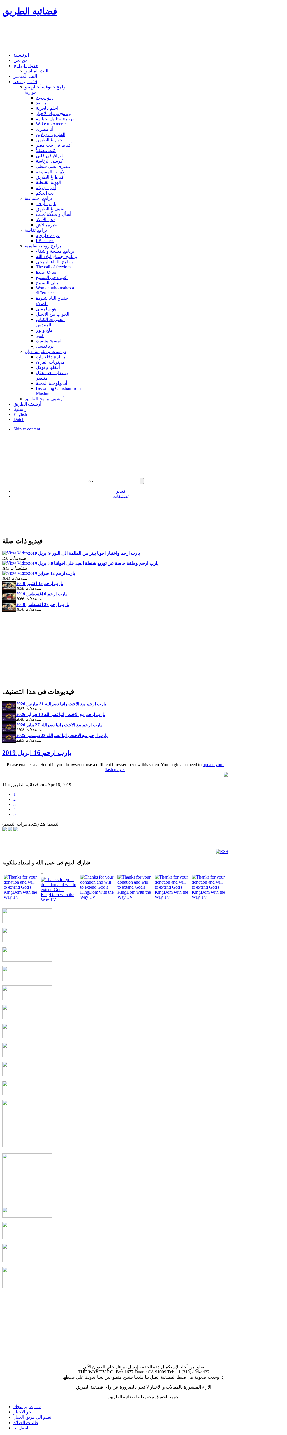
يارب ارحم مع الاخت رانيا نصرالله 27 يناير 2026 (59, 724)
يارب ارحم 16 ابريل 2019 (36, 752)
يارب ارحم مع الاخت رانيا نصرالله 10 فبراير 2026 (60, 714)
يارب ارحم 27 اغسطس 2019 (42, 604)
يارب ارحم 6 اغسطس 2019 (41, 593)
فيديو (121, 491)
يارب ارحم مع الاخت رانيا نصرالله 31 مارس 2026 (61, 703)
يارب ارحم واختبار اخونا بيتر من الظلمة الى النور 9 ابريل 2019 (84, 553)
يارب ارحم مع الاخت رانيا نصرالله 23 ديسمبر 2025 (62, 735)
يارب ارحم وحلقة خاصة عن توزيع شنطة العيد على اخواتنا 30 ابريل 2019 (93, 563)
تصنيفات (121, 496)
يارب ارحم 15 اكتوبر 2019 (39, 583)
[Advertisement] (104, 35)
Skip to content (26, 429)
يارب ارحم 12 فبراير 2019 (51, 573)
